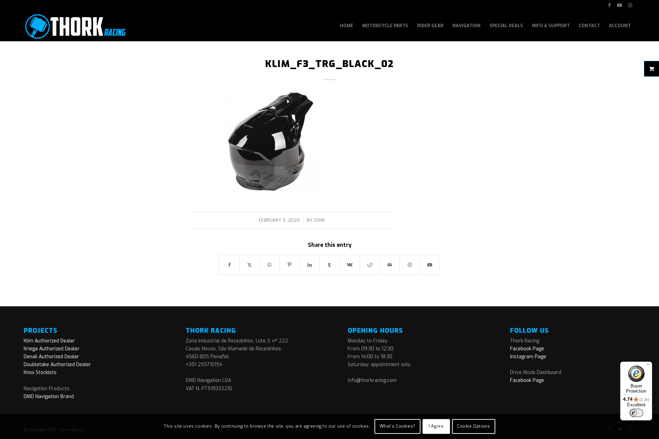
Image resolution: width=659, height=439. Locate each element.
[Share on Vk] (349, 265)
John (319, 220)
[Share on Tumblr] (329, 265)
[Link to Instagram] (630, 5)
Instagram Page (528, 356)
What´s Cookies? (397, 426)
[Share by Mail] (390, 265)
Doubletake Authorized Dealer (57, 364)
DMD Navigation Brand (49, 396)
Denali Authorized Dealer (51, 356)
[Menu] (648, 366)
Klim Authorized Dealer (49, 341)
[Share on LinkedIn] (309, 265)
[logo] (75, 25)
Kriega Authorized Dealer (52, 348)
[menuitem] (346, 25)
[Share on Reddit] (370, 265)
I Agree (436, 426)
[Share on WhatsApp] (269, 265)
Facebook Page (527, 348)
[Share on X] (249, 265)
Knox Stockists (40, 372)
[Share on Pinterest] (289, 265)
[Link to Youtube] (620, 5)
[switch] (636, 413)
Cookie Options (473, 426)
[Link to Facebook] (609, 5)
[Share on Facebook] (229, 265)
